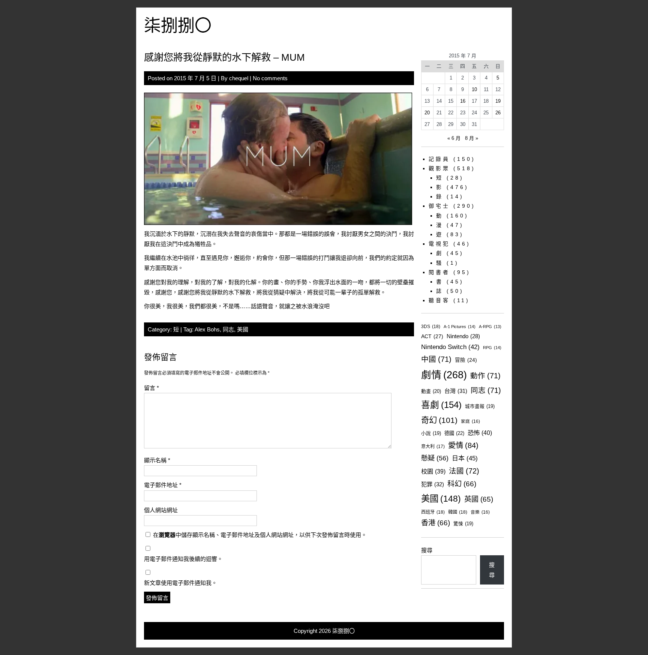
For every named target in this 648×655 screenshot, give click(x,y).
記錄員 (439, 159)
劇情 (444, 375)
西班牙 (433, 512)
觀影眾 (439, 168)
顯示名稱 (157, 460)
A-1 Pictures (460, 326)
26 (498, 112)
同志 (228, 329)
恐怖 (480, 432)
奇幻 (439, 420)
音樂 (480, 512)
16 (462, 101)
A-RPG (490, 326)
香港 (435, 523)
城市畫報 (480, 406)
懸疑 (434, 458)
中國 (436, 359)
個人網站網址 (161, 510)
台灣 (455, 391)
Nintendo (463, 336)
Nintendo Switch (450, 347)
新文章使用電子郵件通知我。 (180, 583)
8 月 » (471, 138)
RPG (492, 347)
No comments (270, 78)
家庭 (470, 421)
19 (498, 101)
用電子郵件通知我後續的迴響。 (183, 559)
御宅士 (439, 206)
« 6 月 (453, 138)
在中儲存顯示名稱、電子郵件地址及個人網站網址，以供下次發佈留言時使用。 (260, 535)
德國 (454, 433)
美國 (242, 329)
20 (427, 112)
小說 (431, 433)
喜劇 (441, 405)
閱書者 (439, 272)
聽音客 (439, 300)
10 (474, 89)
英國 (478, 499)
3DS (430, 326)
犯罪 (432, 484)
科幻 (461, 484)
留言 (151, 388)
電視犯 (439, 244)
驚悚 (463, 523)
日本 (465, 458)
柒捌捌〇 (178, 25)
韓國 (457, 512)
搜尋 (426, 550)
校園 (433, 471)
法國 (464, 471)
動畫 (431, 391)
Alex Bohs (207, 329)
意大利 (433, 446)
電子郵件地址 (163, 485)
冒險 (466, 360)
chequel (238, 78)
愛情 (463, 445)
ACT (432, 336)
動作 (485, 376)
